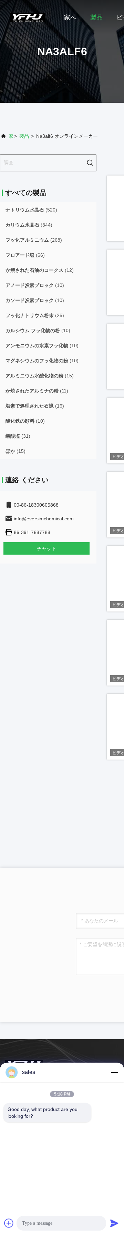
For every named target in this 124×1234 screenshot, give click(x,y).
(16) (35, 406)
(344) (29, 225)
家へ (70, 17)
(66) (25, 255)
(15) (40, 375)
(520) (31, 210)
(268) (34, 240)
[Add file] (9, 1223)
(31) (18, 436)
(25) (35, 315)
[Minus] (114, 1072)
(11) (37, 391)
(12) (40, 270)
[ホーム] (27, 17)
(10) (35, 285)
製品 (96, 17)
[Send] (114, 1223)
